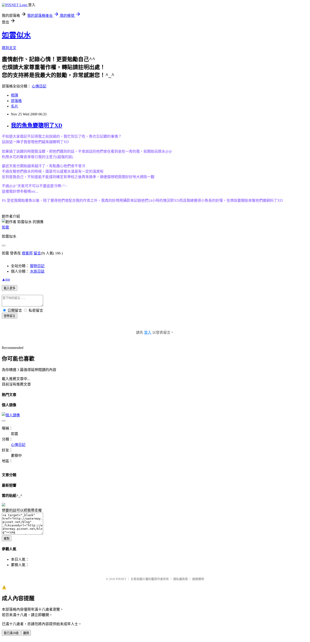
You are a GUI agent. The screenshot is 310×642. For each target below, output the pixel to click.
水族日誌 (37, 271)
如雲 (5, 227)
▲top (6, 279)
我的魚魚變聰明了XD (36, 125)
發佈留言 (9, 316)
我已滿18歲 (11, 633)
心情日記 (39, 86)
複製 (7, 538)
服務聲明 (198, 579)
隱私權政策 (180, 579)
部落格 (16, 101)
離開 (26, 633)
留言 (37, 253)
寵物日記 (37, 266)
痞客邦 (27, 253)
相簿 (14, 95)
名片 (14, 106)
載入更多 (9, 288)
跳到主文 (9, 48)
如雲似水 (16, 35)
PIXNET (121, 579)
